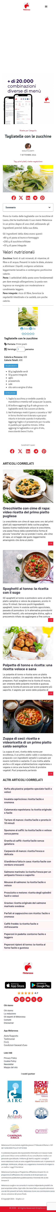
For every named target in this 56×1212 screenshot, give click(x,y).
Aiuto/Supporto (11, 1036)
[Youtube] (28, 999)
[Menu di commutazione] (46, 6)
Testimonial (9, 1039)
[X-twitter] (33, 999)
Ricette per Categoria (28, 130)
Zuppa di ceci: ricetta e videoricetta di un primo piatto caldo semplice (27, 742)
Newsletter (9, 1064)
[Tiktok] (39, 999)
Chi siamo (8, 1010)
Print (26, 328)
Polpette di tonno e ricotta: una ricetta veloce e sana (27, 667)
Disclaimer (9, 1023)
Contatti (7, 1020)
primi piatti (22, 161)
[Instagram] (22, 999)
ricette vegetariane (34, 161)
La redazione (10, 1013)
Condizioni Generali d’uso (15, 1045)
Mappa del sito (11, 1067)
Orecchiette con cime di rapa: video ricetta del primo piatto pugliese (26, 512)
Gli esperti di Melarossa (14, 1017)
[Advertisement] (28, 42)
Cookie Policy (10, 1061)
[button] (14, 198)
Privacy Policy (10, 1058)
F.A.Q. (6, 1042)
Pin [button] (34, 328)
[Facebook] (16, 999)
